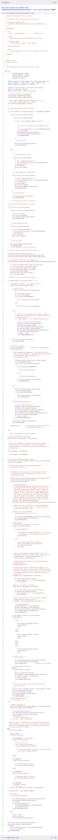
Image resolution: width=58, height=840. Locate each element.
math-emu (46, 9)
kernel (12, 7)
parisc (40, 9)
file (32, 13)
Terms (17, 837)
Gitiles (9, 837)
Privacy (13, 837)
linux (3, 7)
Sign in (54, 2)
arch (35, 9)
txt (52, 837)
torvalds (21, 7)
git (16, 7)
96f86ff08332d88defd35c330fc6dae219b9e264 (16, 9)
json (55, 837)
